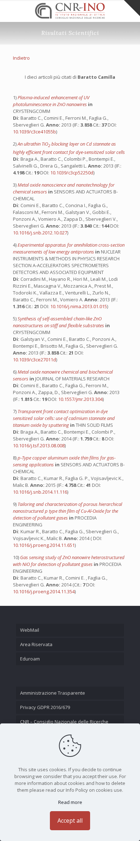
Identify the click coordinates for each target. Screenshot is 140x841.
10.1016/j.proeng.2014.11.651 (44, 545)
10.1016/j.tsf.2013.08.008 (39, 445)
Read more (70, 802)
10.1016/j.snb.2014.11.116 (40, 492)
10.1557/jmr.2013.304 (80, 399)
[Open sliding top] (132, 8)
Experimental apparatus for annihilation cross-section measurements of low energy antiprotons (69, 248)
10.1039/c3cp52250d (71, 172)
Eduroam (30, 658)
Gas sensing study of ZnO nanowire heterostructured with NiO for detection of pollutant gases (69, 560)
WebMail (29, 630)
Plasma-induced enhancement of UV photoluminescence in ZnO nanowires (51, 101)
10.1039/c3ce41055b (34, 131)
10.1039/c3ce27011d (34, 359)
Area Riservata (36, 644)
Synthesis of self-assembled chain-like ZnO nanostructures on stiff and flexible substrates (59, 322)
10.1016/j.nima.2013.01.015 (78, 306)
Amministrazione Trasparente (52, 693)
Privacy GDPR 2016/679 (45, 707)
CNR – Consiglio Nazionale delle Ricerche (64, 721)
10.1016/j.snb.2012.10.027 (40, 232)
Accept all (70, 820)
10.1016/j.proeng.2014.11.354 (44, 591)
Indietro (21, 58)
